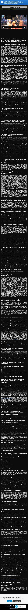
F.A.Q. (11, 605)
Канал (9, 601)
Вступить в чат (17, 601)
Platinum (15, 339)
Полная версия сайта (14, 608)
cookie (20, 1)
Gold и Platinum (13, 578)
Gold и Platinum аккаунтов (6, 398)
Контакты (7, 605)
